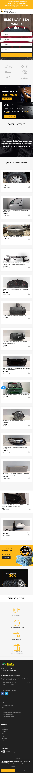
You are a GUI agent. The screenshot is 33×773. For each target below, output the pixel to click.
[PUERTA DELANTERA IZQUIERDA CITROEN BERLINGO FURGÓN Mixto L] (16, 204)
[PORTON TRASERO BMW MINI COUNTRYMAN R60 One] (16, 388)
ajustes (13, 766)
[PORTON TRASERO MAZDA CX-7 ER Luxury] (16, 230)
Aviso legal (4, 708)
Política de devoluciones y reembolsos (11, 712)
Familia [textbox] (6, 44)
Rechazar (12, 770)
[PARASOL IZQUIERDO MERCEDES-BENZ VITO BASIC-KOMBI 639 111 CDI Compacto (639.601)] (16, 467)
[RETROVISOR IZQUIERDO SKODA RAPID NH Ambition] (16, 525)
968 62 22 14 (7, 11)
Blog (3, 740)
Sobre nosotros (6, 733)
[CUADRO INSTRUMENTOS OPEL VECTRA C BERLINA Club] (16, 283)
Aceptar (4, 770)
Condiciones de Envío (7, 714)
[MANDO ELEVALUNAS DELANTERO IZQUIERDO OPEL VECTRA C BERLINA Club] (16, 335)
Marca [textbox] (6, 34)
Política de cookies (6, 710)
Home (3, 727)
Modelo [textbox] (7, 39)
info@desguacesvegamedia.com (11, 675)
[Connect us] (2, 694)
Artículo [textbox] (7, 49)
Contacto (4, 738)
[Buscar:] (14, 12)
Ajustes (19, 770)
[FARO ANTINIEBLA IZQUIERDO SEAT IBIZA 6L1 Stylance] (16, 414)
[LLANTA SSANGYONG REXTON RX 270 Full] (16, 177)
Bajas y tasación (6, 736)
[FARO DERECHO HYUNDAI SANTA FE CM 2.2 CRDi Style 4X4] (16, 441)
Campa (4, 731)
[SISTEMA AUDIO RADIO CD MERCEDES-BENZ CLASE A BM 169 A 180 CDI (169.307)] (16, 362)
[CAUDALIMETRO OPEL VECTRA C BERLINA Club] (16, 309)
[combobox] (16, 34)
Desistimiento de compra (8, 716)
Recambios (5, 729)
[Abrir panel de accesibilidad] (3, 387)
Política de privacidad (7, 705)
